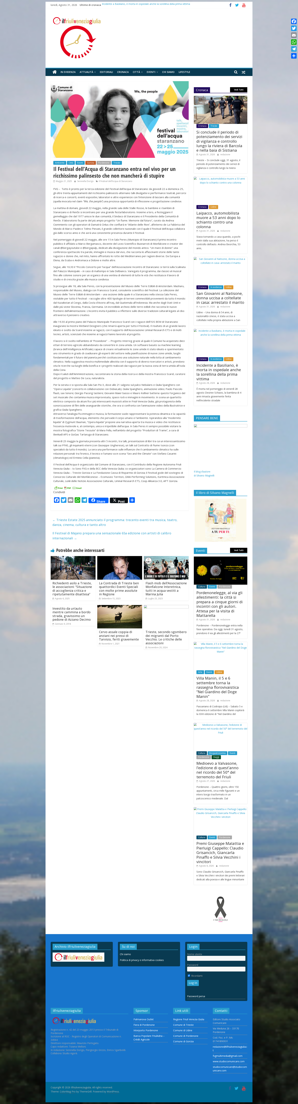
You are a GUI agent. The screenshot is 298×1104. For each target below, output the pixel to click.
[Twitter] (293, 28)
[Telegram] (293, 48)
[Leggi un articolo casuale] (243, 72)
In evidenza (68, 72)
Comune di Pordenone (185, 1035)
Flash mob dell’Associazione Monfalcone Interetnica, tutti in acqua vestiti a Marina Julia (166, 588)
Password (192, 964)
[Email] (293, 35)
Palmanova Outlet (143, 1019)
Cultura (201, 586)
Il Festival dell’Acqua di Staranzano (115, 181)
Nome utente (194, 954)
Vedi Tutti (239, 89)
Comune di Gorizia (183, 1041)
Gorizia (90, 162)
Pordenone (103, 162)
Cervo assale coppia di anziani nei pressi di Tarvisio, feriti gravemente (119, 635)
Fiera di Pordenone (144, 1024)
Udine (213, 206)
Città (136, 72)
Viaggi (216, 757)
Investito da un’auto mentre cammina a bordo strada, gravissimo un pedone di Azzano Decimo (71, 614)
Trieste (116, 162)
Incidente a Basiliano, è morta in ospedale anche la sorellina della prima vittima (146, 5)
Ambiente (59, 162)
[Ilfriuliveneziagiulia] (54, 72)
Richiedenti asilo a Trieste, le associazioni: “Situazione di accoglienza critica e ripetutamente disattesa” (72, 588)
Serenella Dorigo (85, 181)
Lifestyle (184, 72)
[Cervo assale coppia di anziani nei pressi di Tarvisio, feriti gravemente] (119, 607)
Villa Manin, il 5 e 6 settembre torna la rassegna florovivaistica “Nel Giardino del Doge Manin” (217, 687)
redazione (225, 154)
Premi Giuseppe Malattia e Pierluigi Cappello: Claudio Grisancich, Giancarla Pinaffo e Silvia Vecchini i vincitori (220, 852)
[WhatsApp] (293, 42)
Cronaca (123, 72)
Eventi (151, 72)
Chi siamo (168, 72)
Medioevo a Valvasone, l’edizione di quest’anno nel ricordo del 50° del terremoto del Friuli (217, 770)
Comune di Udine (182, 1030)
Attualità (86, 72)
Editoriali (106, 72)
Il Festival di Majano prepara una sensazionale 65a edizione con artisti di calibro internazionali (111, 535)
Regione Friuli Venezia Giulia (188, 1019)
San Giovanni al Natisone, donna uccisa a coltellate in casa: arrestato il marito (220, 298)
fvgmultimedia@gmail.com (227, 1055)
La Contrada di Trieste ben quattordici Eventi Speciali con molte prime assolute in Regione (119, 588)
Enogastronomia (217, 753)
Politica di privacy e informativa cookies (142, 960)
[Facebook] (293, 21)
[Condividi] (293, 55)
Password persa (196, 996)
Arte (200, 672)
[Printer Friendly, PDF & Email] (68, 487)
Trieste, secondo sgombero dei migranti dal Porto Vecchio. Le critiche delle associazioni (166, 637)
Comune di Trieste (183, 1024)
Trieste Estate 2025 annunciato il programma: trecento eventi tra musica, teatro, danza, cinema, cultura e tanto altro (114, 522)
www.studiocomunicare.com (229, 1061)
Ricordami (196, 975)
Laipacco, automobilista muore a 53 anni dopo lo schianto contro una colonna (218, 219)
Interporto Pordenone (145, 1030)
